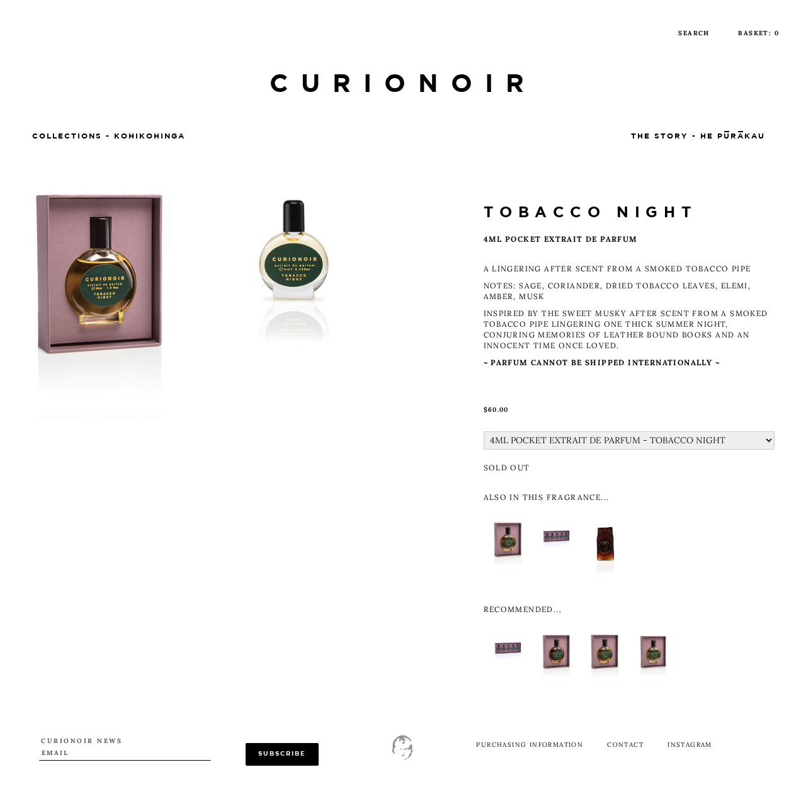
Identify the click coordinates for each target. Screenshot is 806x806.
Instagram (689, 745)
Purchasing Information (529, 745)
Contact (625, 745)
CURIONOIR (403, 85)
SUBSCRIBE (282, 754)
